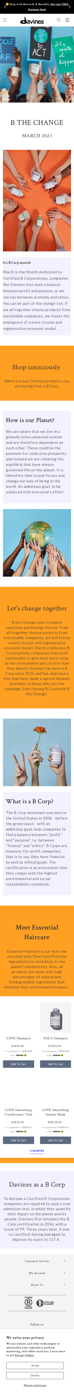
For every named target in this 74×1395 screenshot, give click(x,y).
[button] (5, 20)
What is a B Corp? (29, 801)
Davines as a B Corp (37, 1184)
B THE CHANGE (37, 122)
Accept (35, 1365)
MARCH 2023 (37, 136)
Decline (35, 1375)
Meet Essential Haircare (37, 932)
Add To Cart (18, 1064)
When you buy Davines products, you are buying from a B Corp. (37, 383)
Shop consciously (37, 367)
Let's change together (37, 608)
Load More (37, 1151)
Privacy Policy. (25, 1355)
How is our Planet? (30, 420)
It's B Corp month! (17, 263)
